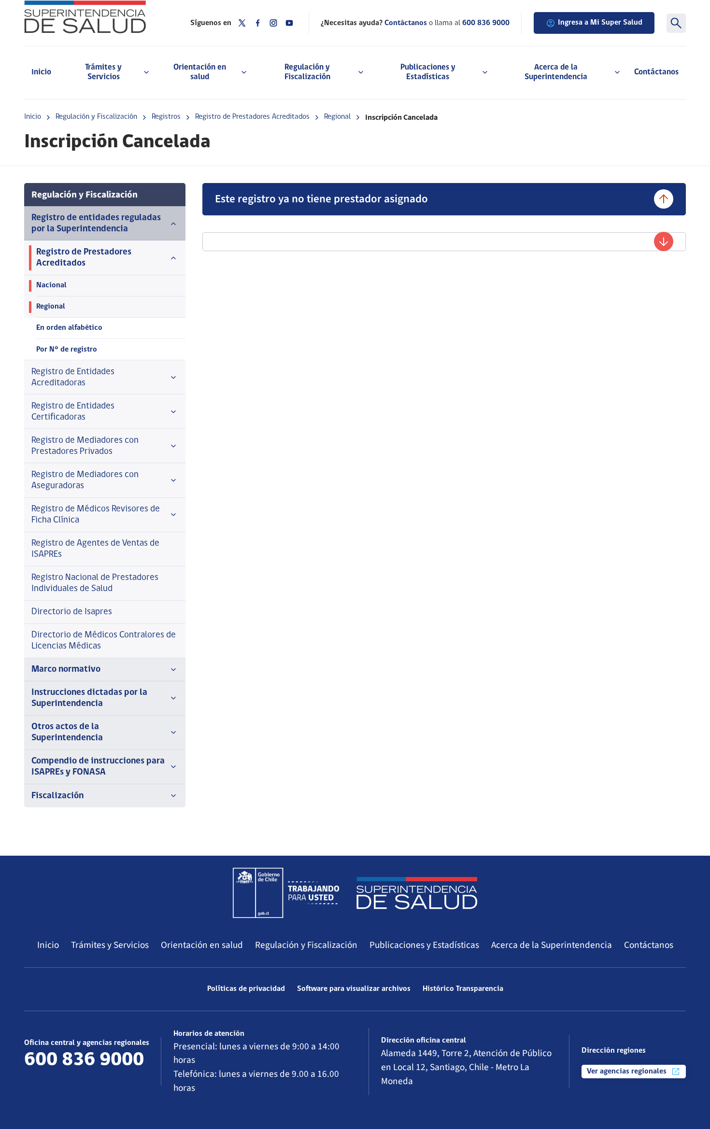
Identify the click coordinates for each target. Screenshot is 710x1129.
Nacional (51, 285)
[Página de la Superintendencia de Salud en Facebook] (258, 22)
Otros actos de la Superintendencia (67, 732)
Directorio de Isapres (71, 612)
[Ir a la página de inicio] (95, 17)
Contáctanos (656, 72)
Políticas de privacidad (246, 989)
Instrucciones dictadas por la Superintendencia (89, 698)
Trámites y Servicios (110, 945)
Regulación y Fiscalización (96, 117)
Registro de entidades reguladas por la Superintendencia (96, 223)
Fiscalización (57, 796)
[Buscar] (676, 23)
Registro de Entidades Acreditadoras (72, 377)
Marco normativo (65, 669)
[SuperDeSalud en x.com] (242, 22)
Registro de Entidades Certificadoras (72, 412)
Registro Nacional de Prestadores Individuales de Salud (94, 583)
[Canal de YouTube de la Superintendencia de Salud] (289, 22)
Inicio (41, 72)
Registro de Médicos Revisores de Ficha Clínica (95, 515)
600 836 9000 (486, 23)
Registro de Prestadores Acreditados (252, 117)
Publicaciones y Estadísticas (424, 945)
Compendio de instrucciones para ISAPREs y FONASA (98, 767)
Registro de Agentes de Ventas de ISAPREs (95, 549)
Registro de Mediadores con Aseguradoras (85, 480)
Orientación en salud (202, 945)
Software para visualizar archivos (354, 989)
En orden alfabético (69, 328)
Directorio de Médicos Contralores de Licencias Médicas (103, 641)
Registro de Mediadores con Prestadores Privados (85, 446)
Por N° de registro (66, 349)
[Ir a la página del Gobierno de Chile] (286, 893)
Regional (337, 117)
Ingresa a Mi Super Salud (600, 23)
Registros (166, 117)
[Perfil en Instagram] (273, 22)
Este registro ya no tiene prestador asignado (321, 199)
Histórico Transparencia (463, 989)
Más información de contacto (82, 1078)
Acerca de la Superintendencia (551, 945)
